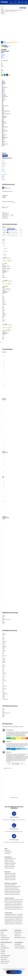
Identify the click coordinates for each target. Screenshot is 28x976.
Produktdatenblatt (14, 797)
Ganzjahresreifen (8, 851)
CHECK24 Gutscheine (5, 961)
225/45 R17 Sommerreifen (10, 879)
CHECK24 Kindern (19, 946)
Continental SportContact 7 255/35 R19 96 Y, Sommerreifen (14, 923)
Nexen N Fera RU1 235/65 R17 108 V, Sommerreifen (14, 901)
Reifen (2, 6)
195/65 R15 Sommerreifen (10, 874)
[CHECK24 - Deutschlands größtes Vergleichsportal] (4, 2)
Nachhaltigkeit (18, 944)
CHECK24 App (4, 959)
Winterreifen (7, 850)
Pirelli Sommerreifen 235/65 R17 (11, 888)
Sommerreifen (7, 853)
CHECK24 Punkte (4, 963)
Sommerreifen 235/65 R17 (10, 884)
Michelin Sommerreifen (9, 861)
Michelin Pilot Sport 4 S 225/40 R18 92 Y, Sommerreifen (14, 922)
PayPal (2, 944)
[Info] (3, 360)
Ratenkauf (3, 953)
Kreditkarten (3, 946)
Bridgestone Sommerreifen (10, 863)
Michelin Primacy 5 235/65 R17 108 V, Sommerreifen (14, 905)
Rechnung (3, 949)
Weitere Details (11, 215)
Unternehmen (3, 935)
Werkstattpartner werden (20, 937)
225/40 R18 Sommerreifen (10, 876)
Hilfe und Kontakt (4, 957)
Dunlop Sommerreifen (9, 868)
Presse (2, 933)
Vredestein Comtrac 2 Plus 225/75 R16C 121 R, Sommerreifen (14, 920)
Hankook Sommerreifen (10, 864)
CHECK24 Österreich (5, 937)
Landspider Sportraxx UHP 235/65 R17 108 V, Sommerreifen (14, 904)
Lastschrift (3, 951)
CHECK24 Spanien (5, 939)
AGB (6, 970)
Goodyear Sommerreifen (10, 866)
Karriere (2, 932)
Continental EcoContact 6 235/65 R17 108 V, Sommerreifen (14, 907)
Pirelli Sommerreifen (9, 860)
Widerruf (21, 970)
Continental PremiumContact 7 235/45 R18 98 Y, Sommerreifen (14, 915)
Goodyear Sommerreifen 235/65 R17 (12, 894)
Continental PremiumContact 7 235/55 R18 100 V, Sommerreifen (14, 914)
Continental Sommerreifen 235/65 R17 (13, 886)
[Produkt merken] (9, 46)
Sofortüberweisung (5, 947)
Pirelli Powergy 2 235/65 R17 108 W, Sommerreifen (14, 909)
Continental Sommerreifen (10, 858)
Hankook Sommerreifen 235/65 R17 (12, 892)
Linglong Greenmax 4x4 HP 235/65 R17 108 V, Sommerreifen (14, 902)
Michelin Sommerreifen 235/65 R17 (12, 889)
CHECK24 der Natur (20, 947)
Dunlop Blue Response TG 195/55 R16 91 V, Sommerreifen (14, 919)
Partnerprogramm (18, 932)
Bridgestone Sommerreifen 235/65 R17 (13, 891)
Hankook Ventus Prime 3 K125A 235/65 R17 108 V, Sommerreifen (14, 899)
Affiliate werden (18, 935)
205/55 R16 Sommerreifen (10, 878)
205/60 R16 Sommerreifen (10, 873)
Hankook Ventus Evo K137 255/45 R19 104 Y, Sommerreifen (14, 917)
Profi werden (17, 933)
